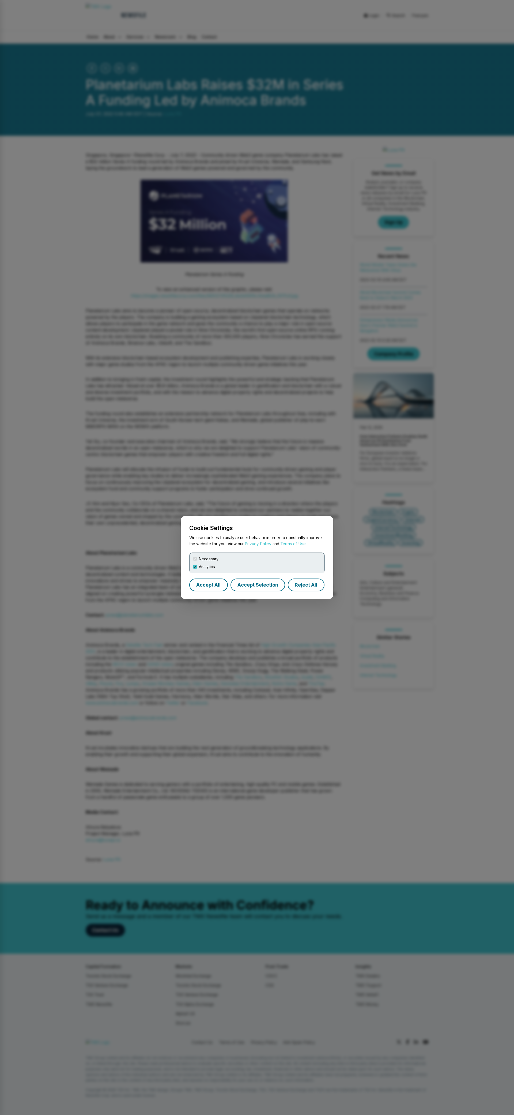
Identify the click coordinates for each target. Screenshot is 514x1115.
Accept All (208, 585)
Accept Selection (257, 585)
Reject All (306, 585)
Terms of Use (293, 543)
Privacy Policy (258, 543)
